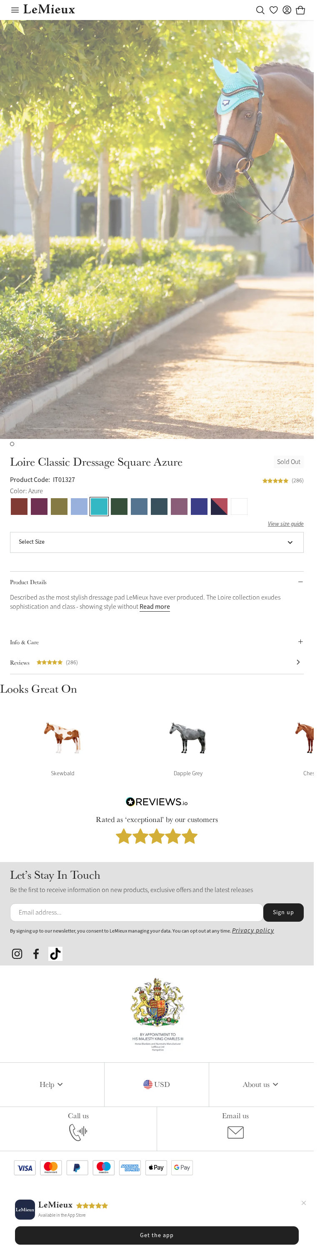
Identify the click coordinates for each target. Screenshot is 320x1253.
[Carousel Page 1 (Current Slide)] (12, 444)
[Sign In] (287, 10)
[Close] (303, 1204)
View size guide (286, 524)
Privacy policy (253, 930)
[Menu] (15, 10)
